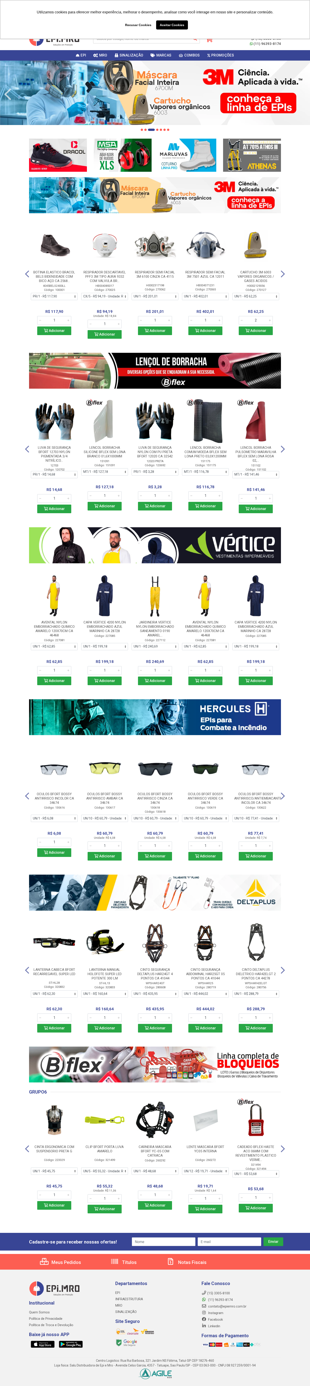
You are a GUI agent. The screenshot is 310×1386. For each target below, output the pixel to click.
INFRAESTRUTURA (129, 1299)
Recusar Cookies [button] (138, 25)
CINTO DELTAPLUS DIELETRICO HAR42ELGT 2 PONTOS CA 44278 (256, 974)
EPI (117, 1293)
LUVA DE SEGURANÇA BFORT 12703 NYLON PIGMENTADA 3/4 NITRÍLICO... (54, 454)
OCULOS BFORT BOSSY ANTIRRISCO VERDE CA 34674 (205, 798)
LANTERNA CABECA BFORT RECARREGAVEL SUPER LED (54, 972)
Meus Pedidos (65, 1262)
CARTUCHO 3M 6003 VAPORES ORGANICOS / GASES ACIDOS (256, 276)
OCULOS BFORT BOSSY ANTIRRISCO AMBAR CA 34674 (104, 798)
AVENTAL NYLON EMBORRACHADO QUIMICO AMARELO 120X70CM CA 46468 (54, 628)
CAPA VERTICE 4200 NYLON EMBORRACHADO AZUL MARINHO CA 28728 (105, 626)
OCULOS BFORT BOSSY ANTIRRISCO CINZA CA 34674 (155, 798)
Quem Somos (39, 1312)
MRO (118, 1305)
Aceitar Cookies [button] (172, 25)
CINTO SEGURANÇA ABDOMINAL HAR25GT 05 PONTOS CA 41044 (205, 974)
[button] (142, 130)
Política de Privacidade (45, 1319)
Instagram (215, 1313)
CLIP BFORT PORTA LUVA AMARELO (105, 1149)
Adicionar (56, 331)
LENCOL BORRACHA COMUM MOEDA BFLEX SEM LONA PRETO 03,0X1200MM (205, 452)
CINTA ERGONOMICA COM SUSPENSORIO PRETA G (54, 1149)
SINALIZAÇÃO (126, 1312)
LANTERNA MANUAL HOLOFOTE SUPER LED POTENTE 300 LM (105, 974)
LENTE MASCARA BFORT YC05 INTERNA (205, 1149)
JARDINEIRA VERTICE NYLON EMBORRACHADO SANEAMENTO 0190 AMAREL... (155, 628)
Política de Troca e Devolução (51, 1325)
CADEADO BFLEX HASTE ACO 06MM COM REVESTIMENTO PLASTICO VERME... (256, 1153)
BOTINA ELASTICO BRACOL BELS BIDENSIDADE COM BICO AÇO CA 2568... (54, 276)
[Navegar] (7, 94)
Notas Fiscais (192, 1262)
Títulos (129, 1262)
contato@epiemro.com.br (226, 1306)
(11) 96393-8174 (267, 44)
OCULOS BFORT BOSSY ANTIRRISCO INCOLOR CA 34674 (54, 798)
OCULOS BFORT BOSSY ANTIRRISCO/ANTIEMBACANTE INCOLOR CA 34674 (258, 798)
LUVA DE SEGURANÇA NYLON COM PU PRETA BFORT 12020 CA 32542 (155, 452)
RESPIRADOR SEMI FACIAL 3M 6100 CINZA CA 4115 (155, 274)
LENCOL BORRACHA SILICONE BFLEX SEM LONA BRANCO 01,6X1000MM (104, 452)
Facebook (215, 1319)
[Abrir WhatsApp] (298, 1374)
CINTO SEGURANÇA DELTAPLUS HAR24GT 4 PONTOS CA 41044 (155, 974)
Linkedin (213, 1326)
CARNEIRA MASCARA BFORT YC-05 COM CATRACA (155, 1151)
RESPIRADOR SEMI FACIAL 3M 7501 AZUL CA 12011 (205, 274)
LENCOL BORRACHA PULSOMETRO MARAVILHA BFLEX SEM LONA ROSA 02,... (256, 454)
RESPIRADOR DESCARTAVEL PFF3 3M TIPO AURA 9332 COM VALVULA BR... (105, 276)
